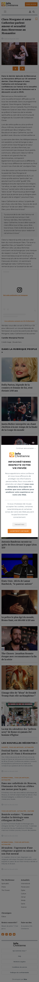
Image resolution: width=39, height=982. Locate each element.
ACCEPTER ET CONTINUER (19, 531)
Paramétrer (19, 524)
